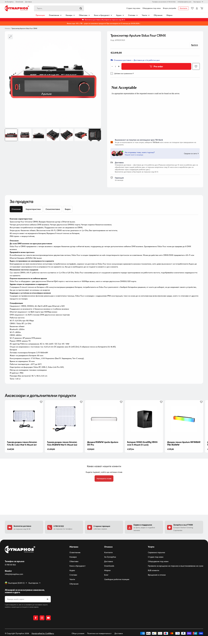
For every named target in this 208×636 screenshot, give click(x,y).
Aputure (194, 44)
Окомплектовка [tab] (53, 209)
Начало (7, 28)
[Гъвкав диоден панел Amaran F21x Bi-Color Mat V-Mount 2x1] (24, 419)
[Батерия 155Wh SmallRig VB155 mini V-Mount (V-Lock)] (144, 419)
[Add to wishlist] (196, 66)
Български (197, 1)
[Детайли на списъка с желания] (192, 8)
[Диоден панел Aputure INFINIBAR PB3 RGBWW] (184, 419)
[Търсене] (81, 8)
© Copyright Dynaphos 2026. (17, 633)
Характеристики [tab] (33, 209)
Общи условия (78, 633)
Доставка (28, 2)
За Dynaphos (9, 2)
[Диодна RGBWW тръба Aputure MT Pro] (104, 419)
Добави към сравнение (123, 73)
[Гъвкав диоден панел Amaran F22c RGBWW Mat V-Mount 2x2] (64, 419)
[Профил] (197, 8)
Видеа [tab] (68, 209)
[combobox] (59, 8)
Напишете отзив (104, 478)
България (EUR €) (16, 583)
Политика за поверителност (99, 633)
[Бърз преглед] (39, 406)
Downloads (19, 2)
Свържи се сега (190, 153)
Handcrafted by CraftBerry (43, 633)
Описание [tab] (16, 209)
